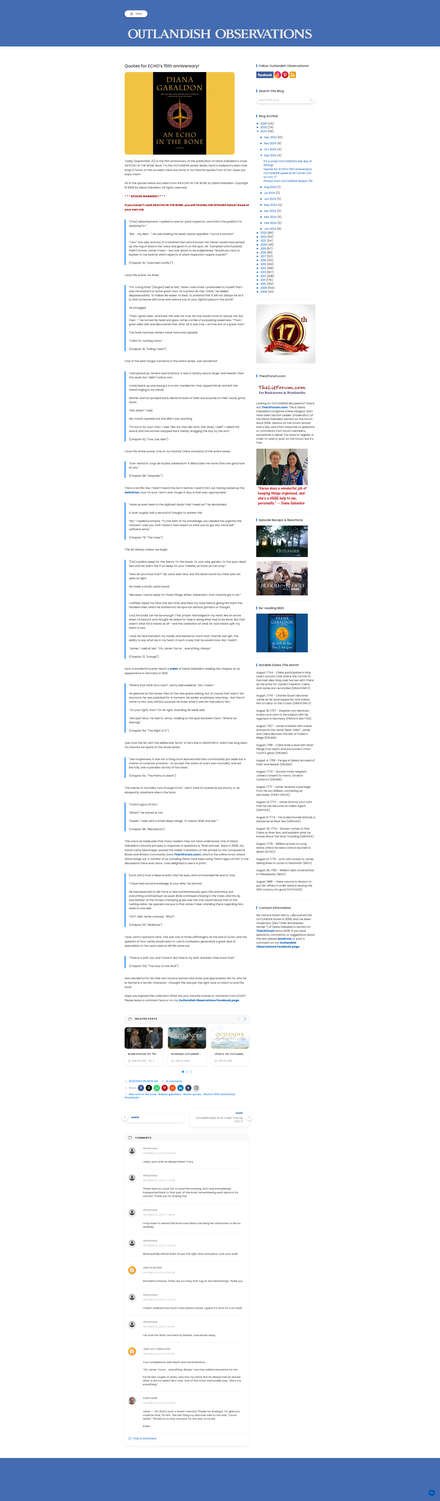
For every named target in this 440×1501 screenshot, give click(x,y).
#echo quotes (192, 1094)
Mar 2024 (270, 217)
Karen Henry (150, 1398)
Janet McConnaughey (156, 1349)
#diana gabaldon (169, 1094)
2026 (264, 124)
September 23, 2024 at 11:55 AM (159, 1272)
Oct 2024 (270, 149)
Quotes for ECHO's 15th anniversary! (287, 169)
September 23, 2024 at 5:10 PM (158, 1353)
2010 (263, 284)
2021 (263, 241)
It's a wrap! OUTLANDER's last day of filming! (287, 163)
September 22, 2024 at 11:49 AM (159, 1153)
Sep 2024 (270, 155)
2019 (263, 249)
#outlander (132, 1097)
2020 (264, 245)
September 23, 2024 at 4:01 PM (158, 1326)
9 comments (174, 1081)
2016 (263, 260)
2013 (263, 272)
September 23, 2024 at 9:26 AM (159, 1245)
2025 (264, 127)
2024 (264, 131)
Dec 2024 (271, 137)
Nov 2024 (270, 143)
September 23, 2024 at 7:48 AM (159, 1214)
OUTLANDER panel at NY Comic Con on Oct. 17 (287, 175)
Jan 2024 (270, 229)
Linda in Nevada (152, 1268)
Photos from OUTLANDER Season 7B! (288, 181)
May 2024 (271, 205)
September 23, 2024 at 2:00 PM (159, 1299)
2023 (263, 233)
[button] (141, 1088)
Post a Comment (144, 1438)
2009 (264, 288)
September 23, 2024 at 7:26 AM (159, 1180)
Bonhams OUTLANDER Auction (148, 1054)
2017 (263, 256)
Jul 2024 (270, 193)
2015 (263, 264)
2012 (263, 276)
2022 (263, 237)
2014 (263, 268)
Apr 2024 (270, 211)
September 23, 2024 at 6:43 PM (159, 1403)
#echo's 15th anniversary (219, 1094)
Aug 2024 (270, 187)
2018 (263, 253)
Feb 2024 (270, 223)
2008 (264, 292)
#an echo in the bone (142, 1094)
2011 (263, 280)
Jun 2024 (270, 199)
